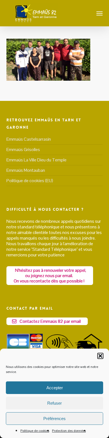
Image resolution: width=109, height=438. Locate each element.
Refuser (54, 403)
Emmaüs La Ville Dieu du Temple (36, 160)
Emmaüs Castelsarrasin (28, 139)
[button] (100, 356)
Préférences (54, 418)
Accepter (54, 387)
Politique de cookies (34, 430)
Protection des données (69, 430)
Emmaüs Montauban (25, 170)
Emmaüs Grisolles (23, 149)
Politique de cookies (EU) (29, 181)
